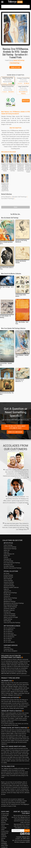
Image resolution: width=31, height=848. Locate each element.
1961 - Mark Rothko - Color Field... (21, 322)
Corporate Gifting (8, 649)
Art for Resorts (8, 638)
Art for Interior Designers (10, 651)
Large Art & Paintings (9, 614)
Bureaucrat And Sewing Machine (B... (21, 241)
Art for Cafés (7, 640)
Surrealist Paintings (7, 198)
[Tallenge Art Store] (15, 2)
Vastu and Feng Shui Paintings (12, 622)
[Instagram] (26, 834)
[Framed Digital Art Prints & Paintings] (28, 727)
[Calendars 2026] (12, 680)
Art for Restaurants (9, 637)
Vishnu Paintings (8, 580)
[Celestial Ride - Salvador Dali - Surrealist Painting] (7, 346)
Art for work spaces (9, 642)
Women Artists (8, 599)
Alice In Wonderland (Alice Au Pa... (6, 242)
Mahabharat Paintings (9, 601)
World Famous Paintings (10, 598)
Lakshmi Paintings (9, 584)
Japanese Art (7, 591)
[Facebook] (24, 834)
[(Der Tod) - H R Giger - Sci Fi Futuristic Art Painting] (7, 281)
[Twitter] (21, 834)
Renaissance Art (8, 564)
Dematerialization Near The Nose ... (6, 393)
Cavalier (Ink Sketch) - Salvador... (20, 261)
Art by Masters (6, 197)
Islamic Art (7, 550)
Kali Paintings (7, 621)
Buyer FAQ (4, 820)
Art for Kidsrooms (9, 633)
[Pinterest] (29, 834)
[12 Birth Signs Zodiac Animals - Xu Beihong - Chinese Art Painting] (22, 284)
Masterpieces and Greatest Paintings (14, 603)
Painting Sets (7, 612)
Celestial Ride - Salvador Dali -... (6, 364)
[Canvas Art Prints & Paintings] (22, 711)
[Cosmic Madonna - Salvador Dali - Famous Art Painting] (22, 342)
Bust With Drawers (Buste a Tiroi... (6, 268)
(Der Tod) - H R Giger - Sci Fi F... (7, 287)
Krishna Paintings (8, 575)
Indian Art (6, 552)
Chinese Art (7, 596)
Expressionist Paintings (10, 547)
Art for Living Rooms (9, 628)
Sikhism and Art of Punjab (11, 617)
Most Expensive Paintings (11, 605)
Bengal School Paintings (10, 592)
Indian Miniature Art (9, 554)
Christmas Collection (9, 608)
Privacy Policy (5, 831)
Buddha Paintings (8, 577)
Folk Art (6, 557)
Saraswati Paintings (9, 585)
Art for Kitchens (8, 631)
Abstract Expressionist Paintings (12, 568)
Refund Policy (5, 824)
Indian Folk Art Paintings (10, 607)
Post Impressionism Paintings (12, 562)
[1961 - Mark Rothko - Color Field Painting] (22, 310)
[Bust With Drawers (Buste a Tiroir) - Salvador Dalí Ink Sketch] (7, 256)
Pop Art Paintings (8, 561)
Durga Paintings (8, 619)
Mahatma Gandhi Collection (11, 587)
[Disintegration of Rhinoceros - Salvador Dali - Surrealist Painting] (22, 373)
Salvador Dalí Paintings (19, 197)
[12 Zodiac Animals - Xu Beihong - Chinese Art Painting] (7, 306)
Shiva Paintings (8, 578)
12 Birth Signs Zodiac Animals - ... (20, 295)
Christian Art (7, 594)
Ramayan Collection (9, 610)
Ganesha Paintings (9, 582)
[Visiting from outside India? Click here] (22, 657)
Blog (2, 840)
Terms (3, 826)
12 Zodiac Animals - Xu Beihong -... (5, 316)
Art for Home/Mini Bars (10, 635)
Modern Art (7, 555)
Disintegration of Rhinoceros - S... (19, 380)
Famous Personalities (10, 615)
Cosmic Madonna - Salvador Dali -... (22, 355)
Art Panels (6, 573)
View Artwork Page (14, 63)
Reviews (3, 822)
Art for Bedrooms (8, 630)
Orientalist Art (7, 559)
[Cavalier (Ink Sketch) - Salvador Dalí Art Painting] (22, 253)
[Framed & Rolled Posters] (19, 697)
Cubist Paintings (8, 545)
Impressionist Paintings (10, 548)
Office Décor (7, 647)
